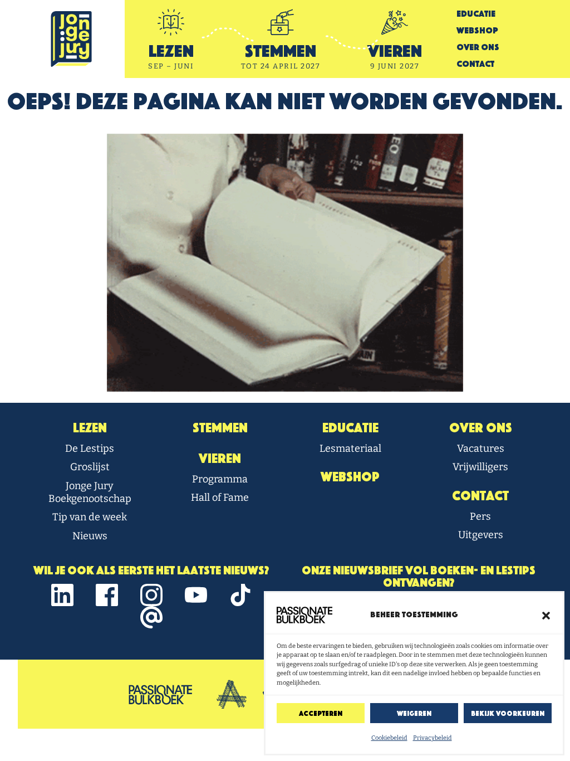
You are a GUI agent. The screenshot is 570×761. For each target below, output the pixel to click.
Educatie (475, 14)
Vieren (220, 458)
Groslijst (90, 467)
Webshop (477, 30)
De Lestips (89, 448)
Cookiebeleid (389, 738)
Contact (475, 64)
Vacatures (480, 448)
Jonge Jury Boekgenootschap (89, 492)
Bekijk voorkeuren (507, 713)
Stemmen (220, 427)
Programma (220, 479)
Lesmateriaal (350, 448)
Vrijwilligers (480, 467)
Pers (480, 516)
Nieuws (89, 536)
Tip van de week (89, 517)
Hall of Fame (220, 497)
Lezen (90, 427)
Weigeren (414, 713)
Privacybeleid (432, 738)
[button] (546, 615)
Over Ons (477, 47)
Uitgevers (480, 535)
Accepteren (320, 713)
